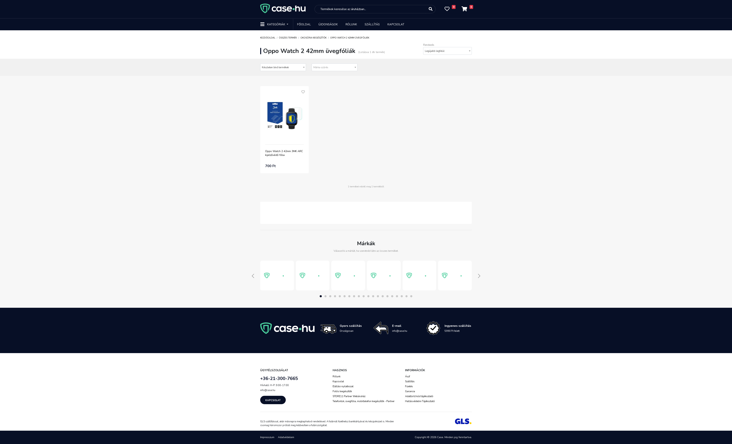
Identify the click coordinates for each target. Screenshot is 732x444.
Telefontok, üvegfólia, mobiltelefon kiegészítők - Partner (364, 401)
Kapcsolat (395, 24)
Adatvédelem (286, 437)
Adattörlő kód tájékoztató (419, 396)
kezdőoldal (267, 37)
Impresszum (267, 437)
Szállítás (372, 24)
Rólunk (351, 24)
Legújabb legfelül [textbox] (435, 51)
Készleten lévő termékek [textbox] (275, 67)
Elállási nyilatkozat (343, 386)
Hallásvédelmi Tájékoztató (420, 401)
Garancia (410, 391)
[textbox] (334, 67)
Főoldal (304, 24)
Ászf (407, 376)
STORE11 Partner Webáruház (349, 396)
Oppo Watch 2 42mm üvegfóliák (349, 37)
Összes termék (288, 37)
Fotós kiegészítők (342, 391)
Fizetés (409, 386)
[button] (321, 296)
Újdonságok (328, 24)
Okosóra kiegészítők (313, 37)
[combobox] (447, 51)
